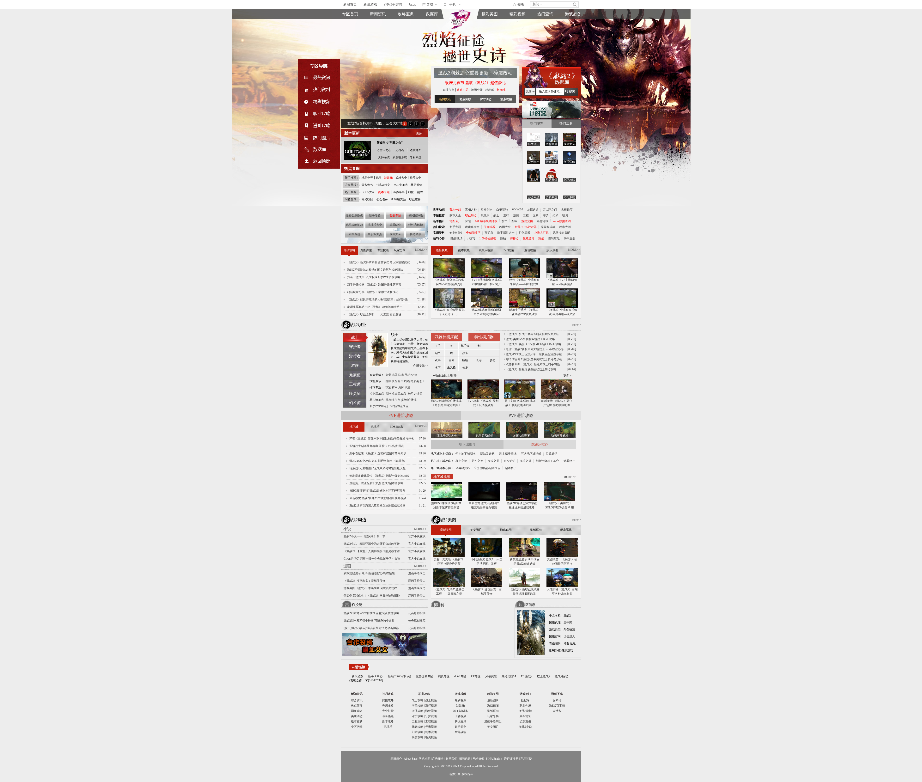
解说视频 (517, 40)
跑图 (379, 177)
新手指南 (405, 23)
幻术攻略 (417, 732)
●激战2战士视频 (445, 375)
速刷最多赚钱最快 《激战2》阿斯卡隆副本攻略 (379, 475)
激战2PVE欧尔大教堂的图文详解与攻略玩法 (375, 269)
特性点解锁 (415, 224)
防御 (401, 375)
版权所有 (467, 774)
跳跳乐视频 (517, 29)
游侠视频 (431, 711)
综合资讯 (357, 700)
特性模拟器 (432, 34)
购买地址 (545, 29)
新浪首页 (350, 4)
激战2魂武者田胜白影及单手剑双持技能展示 (487, 312)
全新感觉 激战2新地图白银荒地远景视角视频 (377, 498)
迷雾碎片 (569, 461)
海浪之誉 (493, 461)
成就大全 (401, 177)
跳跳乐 (489, 90)
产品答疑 (526, 758)
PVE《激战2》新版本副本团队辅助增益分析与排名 (381, 438)
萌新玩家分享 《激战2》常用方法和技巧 (372, 292)
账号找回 (367, 199)
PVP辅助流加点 (398, 406)
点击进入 (569, 636)
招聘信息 (465, 758)
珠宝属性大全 (506, 232)
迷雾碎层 (399, 192)
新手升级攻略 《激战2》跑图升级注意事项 (374, 284)
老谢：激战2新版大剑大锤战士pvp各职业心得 (535, 349)
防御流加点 (393, 400)
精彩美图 (489, 14)
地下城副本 (460, 711)
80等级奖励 (398, 199)
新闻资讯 (378, 14)
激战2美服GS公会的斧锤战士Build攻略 (530, 339)
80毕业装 (569, 238)
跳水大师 (565, 227)
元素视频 (431, 726)
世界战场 (460, 732)
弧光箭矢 (397, 381)
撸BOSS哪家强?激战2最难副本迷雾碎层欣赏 (377, 490)
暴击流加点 (376, 400)
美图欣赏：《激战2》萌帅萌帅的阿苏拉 (562, 561)
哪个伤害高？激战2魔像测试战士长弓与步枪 (534, 359)
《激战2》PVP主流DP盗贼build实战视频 (562, 282)
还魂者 (399, 150)
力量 (388, 375)
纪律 (414, 375)
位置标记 (551, 453)
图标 (514, 221)
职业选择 (415, 199)
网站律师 (478, 758)
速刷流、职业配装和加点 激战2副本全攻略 (376, 483)
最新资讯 (378, 23)
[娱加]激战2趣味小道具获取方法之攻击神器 (371, 628)
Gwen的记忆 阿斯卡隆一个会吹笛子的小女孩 (372, 558)
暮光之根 (461, 461)
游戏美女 (489, 23)
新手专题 (375, 215)
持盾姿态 (416, 381)
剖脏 (388, 381)
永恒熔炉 (509, 461)
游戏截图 (489, 29)
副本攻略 (388, 721)
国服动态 (357, 711)
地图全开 (367, 177)
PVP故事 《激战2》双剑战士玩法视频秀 (483, 403)
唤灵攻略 (417, 737)
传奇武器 (415, 234)
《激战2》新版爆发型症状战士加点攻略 (531, 369)
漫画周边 (489, 45)
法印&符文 (383, 185)
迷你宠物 (542, 221)
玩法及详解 (487, 453)
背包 (468, 221)
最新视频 (460, 700)
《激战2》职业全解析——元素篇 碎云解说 (374, 314)
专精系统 (415, 157)
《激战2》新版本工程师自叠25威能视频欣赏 (449, 282)
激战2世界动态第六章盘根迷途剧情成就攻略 (377, 505)
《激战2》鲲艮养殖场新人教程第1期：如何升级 (377, 299)
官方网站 (350, 29)
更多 (419, 133)
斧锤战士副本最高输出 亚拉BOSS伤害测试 (376, 446)
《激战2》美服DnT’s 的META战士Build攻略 (533, 344)
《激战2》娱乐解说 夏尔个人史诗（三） (449, 312)
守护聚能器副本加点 (487, 468)
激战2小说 (525, 726)
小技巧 (471, 238)
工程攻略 (417, 721)
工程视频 (431, 721)
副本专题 (354, 234)
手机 (452, 4)
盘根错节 (567, 209)
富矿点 (489, 232)
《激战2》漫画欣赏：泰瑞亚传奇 (364, 580)
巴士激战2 (543, 676)
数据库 (432, 14)
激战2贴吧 (561, 676)
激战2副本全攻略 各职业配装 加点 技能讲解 (377, 461)
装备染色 (388, 716)
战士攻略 (417, 700)
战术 (408, 375)
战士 (496, 215)
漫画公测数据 (354, 215)
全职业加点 (401, 185)
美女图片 (493, 726)
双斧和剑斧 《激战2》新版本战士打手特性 (533, 364)
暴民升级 (416, 185)
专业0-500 (455, 232)
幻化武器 (524, 232)
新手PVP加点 (377, 406)
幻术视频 (431, 732)
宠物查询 (432, 40)
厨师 (401, 387)
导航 (429, 4)
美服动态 (378, 34)
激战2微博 (545, 23)
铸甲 (395, 387)
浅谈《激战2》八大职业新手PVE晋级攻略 (373, 277)
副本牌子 (510, 468)
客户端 (573, 23)
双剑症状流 (409, 400)
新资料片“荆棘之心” (390, 142)
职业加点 (405, 34)
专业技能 (388, 711)
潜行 (506, 215)
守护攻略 (417, 716)
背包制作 (367, 185)
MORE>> (421, 249)
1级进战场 (455, 238)
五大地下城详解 (531, 453)
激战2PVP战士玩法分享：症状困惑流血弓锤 (534, 354)
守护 (545, 215)
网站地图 (424, 758)
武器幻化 (395, 224)
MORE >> (570, 477)
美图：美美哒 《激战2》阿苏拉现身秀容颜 (449, 561)
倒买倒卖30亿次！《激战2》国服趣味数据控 (372, 595)
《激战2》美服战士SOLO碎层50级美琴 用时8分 (559, 505)
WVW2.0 (517, 209)
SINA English (494, 758)
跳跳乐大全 (405, 40)
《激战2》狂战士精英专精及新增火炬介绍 (532, 334)
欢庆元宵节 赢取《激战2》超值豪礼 (475, 83)
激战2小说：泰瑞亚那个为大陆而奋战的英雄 (372, 543)
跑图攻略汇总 (354, 224)
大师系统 (384, 157)
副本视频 (517, 23)
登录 (520, 4)
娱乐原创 (517, 45)
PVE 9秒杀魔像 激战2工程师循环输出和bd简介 (487, 282)
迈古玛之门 (550, 209)
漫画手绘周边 (493, 721)
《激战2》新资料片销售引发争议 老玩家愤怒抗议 (378, 262)
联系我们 (451, 758)
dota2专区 (460, 676)
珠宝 (388, 387)
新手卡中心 (375, 676)
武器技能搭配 (561, 232)
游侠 (516, 215)
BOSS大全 (368, 192)
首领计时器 (573, 29)
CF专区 (475, 676)
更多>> (567, 375)
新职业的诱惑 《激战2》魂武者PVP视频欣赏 (524, 312)
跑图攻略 (388, 700)
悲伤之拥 (477, 461)
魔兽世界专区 (424, 676)
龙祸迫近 (533, 209)
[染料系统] (551, 190)
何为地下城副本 (465, 453)
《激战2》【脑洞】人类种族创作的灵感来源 (372, 551)
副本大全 (455, 215)
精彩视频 (517, 14)
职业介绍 (405, 29)
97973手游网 (393, 4)
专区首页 (350, 23)
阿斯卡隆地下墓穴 (547, 461)
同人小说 (545, 40)
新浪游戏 (370, 4)
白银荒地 (502, 209)
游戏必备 (573, 14)
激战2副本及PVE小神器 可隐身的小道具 (369, 620)
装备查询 (432, 23)
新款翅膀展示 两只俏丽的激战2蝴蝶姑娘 (369, 573)
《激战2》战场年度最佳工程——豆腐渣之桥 (449, 591)
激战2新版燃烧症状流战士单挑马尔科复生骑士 (446, 403)
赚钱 (503, 238)
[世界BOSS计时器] (551, 116)
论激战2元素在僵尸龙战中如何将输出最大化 (377, 468)
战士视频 (431, 700)
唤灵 (565, 215)
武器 (395, 375)
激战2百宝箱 (557, 705)
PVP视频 (517, 34)
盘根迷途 (486, 209)
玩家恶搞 (489, 40)
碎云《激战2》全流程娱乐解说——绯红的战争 (524, 282)
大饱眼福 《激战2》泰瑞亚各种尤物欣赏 (562, 591)
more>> (576, 324)
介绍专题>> (420, 365)
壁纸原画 (489, 34)
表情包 (573, 34)
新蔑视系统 (400, 157)
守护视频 (431, 716)
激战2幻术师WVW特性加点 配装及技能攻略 (371, 613)
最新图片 (493, 700)
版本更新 (378, 40)
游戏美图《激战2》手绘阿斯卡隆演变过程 (370, 588)
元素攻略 (417, 726)
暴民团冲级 (415, 215)
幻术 (555, 215)
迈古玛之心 (384, 150)
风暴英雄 (491, 676)
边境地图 (415, 150)
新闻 (536, 4)
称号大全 (415, 177)
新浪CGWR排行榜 (399, 676)
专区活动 (357, 726)
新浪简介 (396, 758)
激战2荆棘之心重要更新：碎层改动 (475, 72)
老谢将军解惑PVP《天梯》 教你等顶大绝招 (374, 307)
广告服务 (438, 758)
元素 (536, 215)
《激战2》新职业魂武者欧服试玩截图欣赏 (524, 591)
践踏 (407, 381)
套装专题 (395, 215)
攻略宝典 (406, 14)
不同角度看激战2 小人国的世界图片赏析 (486, 561)
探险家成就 (548, 227)
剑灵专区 (443, 676)
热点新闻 (378, 29)
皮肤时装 (432, 29)
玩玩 (412, 4)
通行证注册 (511, 758)
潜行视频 (431, 705)
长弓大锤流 (415, 393)
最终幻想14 (509, 676)
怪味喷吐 (554, 238)
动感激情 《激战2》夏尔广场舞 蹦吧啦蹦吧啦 (556, 403)
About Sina (410, 758)
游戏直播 (545, 34)
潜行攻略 (417, 705)
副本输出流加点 (396, 393)
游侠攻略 (417, 711)
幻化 (411, 192)
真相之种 (471, 209)
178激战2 (526, 676)
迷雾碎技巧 (462, 468)
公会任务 (382, 199)
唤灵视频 (431, 737)
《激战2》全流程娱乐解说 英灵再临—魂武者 (562, 312)
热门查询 (545, 14)
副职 (420, 192)
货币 (504, 221)
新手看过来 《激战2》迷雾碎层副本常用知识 (377, 453)
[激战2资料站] (460, 28)
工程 (526, 215)
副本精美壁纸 (507, 453)
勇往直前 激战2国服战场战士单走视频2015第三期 (519, 403)
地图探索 (405, 45)
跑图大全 (505, 227)
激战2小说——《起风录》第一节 (364, 536)
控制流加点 (376, 393)
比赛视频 (460, 716)
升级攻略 (388, 705)
